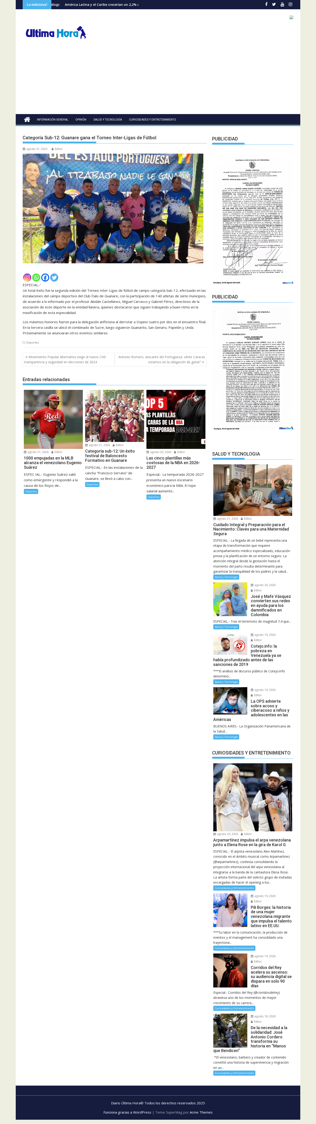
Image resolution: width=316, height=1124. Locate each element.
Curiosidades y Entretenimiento (152, 119)
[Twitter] (54, 277)
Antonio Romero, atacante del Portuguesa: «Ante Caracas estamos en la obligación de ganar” (161, 359)
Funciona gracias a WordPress (127, 1112)
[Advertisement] (158, 79)
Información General (52, 119)
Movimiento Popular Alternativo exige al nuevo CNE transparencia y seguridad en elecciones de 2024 (65, 359)
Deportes (32, 343)
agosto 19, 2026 (265, 635)
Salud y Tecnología (107, 119)
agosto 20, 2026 (160, 452)
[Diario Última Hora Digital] (27, 119)
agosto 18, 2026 (265, 1016)
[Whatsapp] (36, 277)
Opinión (80, 119)
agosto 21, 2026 (38, 452)
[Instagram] (27, 277)
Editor (59, 149)
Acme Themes (201, 1112)
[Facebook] (45, 277)
